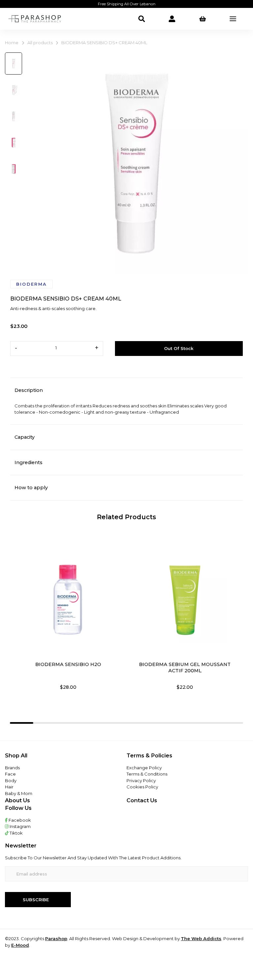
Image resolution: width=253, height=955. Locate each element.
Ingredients (28, 462)
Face (10, 774)
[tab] (21, 723)
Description (28, 390)
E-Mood (20, 945)
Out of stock (178, 348)
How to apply (31, 488)
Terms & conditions (146, 774)
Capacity (24, 437)
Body (10, 780)
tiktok (16, 833)
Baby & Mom (18, 793)
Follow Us (18, 808)
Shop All (16, 755)
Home (11, 42)
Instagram (20, 826)
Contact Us (141, 800)
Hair (9, 786)
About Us (17, 800)
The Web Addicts (201, 938)
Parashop (56, 938)
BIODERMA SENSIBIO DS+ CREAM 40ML (104, 42)
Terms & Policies (149, 755)
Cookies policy (142, 786)
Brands (12, 767)
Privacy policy (141, 780)
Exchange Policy (144, 767)
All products (40, 42)
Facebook (19, 820)
